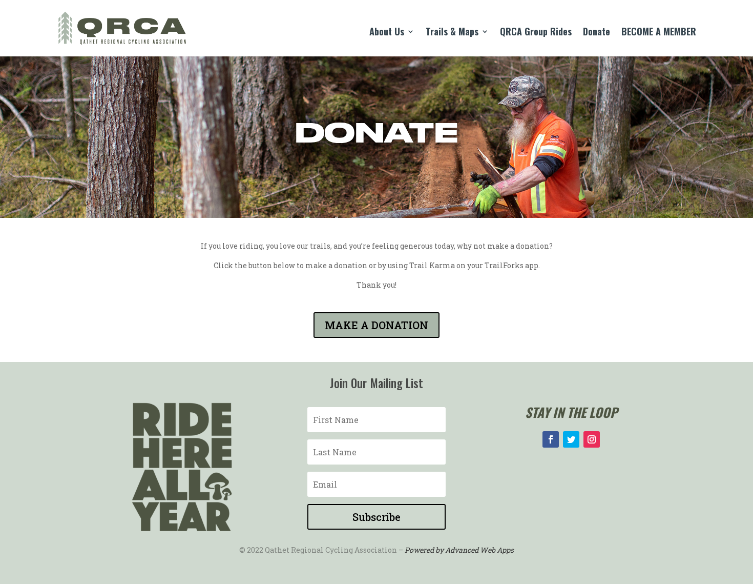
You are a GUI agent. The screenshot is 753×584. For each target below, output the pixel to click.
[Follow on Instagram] (591, 439)
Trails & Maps (452, 33)
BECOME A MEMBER (658, 33)
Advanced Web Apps (479, 550)
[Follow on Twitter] (571, 439)
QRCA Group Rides (536, 33)
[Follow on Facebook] (550, 439)
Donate (596, 33)
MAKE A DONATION (376, 325)
